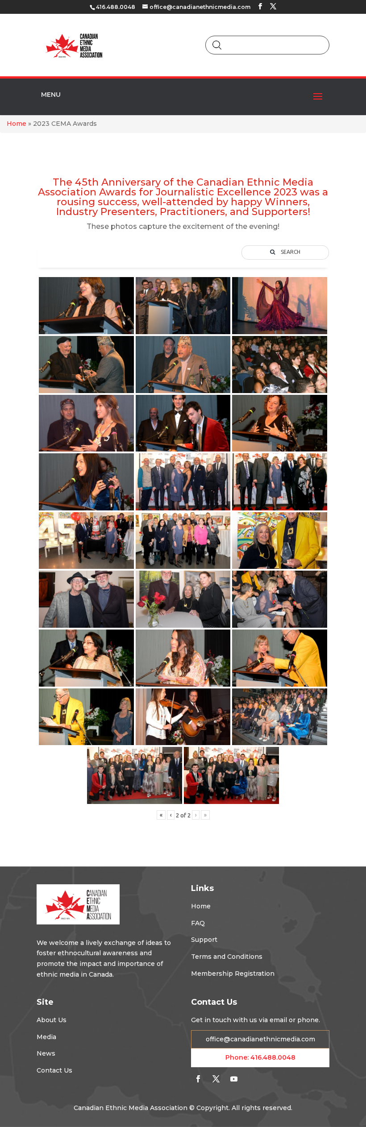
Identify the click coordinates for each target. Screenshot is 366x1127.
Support (204, 940)
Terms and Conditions (226, 957)
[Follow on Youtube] (234, 1079)
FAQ (198, 923)
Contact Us (54, 1070)
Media (46, 1037)
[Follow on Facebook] (198, 1079)
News (46, 1053)
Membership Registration (232, 974)
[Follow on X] (216, 1079)
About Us (52, 1020)
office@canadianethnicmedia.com (260, 1039)
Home (16, 124)
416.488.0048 (272, 1057)
